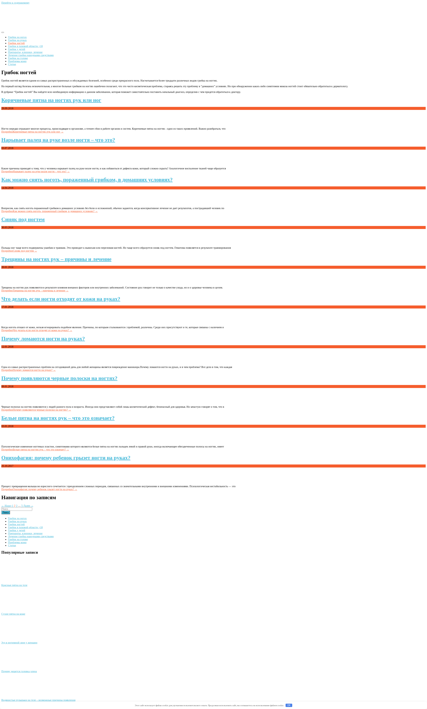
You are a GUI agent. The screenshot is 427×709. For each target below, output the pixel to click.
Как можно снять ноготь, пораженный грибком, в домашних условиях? (87, 180)
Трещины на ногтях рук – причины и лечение (56, 259)
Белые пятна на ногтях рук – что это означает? (58, 418)
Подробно (32, 131)
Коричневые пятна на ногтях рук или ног (51, 100)
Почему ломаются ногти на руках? (43, 339)
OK (289, 705)
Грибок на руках (17, 40)
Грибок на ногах (17, 37)
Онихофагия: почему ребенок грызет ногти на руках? (65, 458)
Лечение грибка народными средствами (31, 55)
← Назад (6, 505)
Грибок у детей (16, 49)
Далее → (28, 505)
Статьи (12, 64)
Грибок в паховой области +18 (25, 46)
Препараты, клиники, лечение (25, 52)
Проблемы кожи (17, 61)
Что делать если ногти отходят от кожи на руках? (60, 299)
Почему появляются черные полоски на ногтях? (59, 378)
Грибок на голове (18, 58)
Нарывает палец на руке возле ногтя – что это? (58, 140)
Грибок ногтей (16, 43)
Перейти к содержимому (15, 2)
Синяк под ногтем (23, 219)
